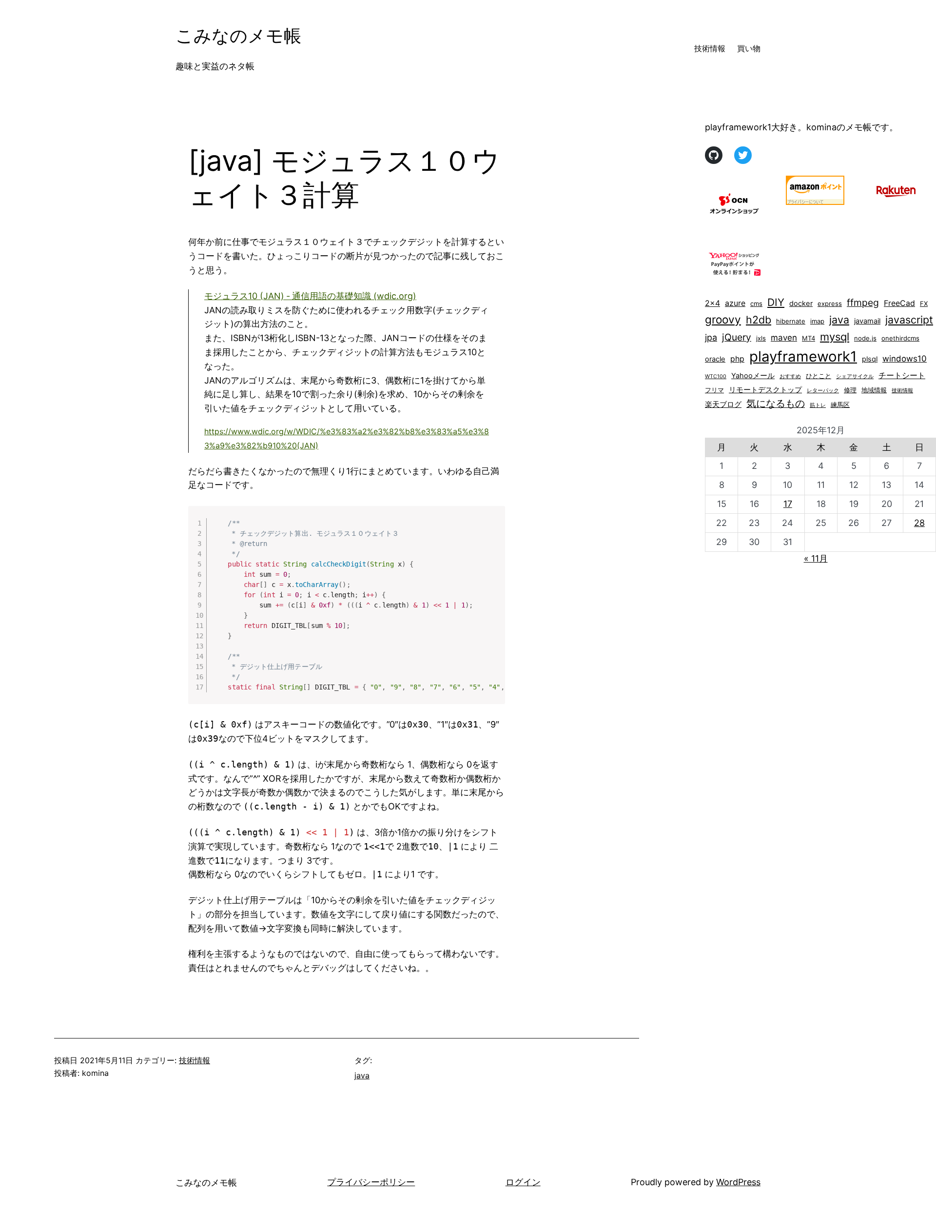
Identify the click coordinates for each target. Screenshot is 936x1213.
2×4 (712, 303)
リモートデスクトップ (765, 389)
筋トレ (818, 405)
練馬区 (840, 404)
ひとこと (818, 376)
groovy (723, 319)
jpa (711, 337)
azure (735, 303)
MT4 (808, 338)
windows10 (904, 359)
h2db (758, 319)
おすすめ (790, 376)
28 (919, 523)
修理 (850, 390)
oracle (715, 359)
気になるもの (775, 403)
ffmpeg (863, 302)
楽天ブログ (723, 404)
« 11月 (816, 558)
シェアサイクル (855, 376)
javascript (909, 319)
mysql (834, 336)
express (830, 303)
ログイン (523, 1182)
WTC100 (715, 376)
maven (784, 338)
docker (801, 303)
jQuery (736, 337)
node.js (865, 338)
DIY (775, 302)
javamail (867, 321)
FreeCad (899, 303)
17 (787, 504)
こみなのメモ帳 (238, 35)
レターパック (823, 390)
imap (817, 321)
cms (756, 303)
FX (924, 303)
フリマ (714, 390)
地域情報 (874, 390)
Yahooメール (753, 375)
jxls (761, 338)
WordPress (738, 1182)
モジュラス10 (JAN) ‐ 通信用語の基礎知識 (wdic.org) (310, 296)
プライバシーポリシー (371, 1182)
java (362, 1075)
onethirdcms (900, 338)
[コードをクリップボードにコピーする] (494, 527)
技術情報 (194, 1060)
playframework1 (803, 356)
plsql (870, 359)
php (737, 359)
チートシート (901, 375)
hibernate (790, 321)
